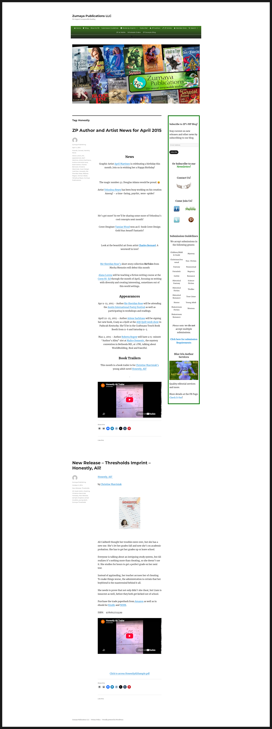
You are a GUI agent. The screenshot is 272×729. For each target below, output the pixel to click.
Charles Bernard (147, 245)
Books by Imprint (129, 28)
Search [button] (193, 28)
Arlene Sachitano (136, 318)
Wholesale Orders (134, 32)
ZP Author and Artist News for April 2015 (117, 130)
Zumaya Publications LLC (91, 16)
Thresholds (85, 488)
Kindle (111, 605)
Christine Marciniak (111, 484)
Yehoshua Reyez (112, 189)
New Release (76, 488)
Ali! (83, 156)
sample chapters (78, 498)
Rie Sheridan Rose (133, 303)
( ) (137, 36)
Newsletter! (184, 166)
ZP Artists (168, 28)
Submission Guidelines (109, 28)
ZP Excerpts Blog (149, 32)
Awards (74, 150)
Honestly (82, 171)
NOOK (123, 605)
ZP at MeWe (120, 32)
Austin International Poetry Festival (126, 307)
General (80, 150)
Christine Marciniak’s (147, 365)
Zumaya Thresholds (79, 502)
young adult (83, 500)
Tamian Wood (122, 227)
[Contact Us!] (184, 186)
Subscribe (174, 152)
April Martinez (122, 163)
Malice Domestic (135, 340)
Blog (87, 28)
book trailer (79, 491)
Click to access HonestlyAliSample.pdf (130, 673)
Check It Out (175, 397)
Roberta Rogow (129, 337)
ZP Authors (156, 28)
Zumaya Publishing (79, 144)
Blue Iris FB (95, 28)
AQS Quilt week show (147, 322)
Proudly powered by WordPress (112, 720)
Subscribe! (144, 28)
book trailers (76, 164)
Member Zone (181, 28)
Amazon (138, 601)
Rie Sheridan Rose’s (110, 264)
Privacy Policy (95, 720)
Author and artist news (80, 162)
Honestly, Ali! (139, 369)
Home (78, 28)
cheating (87, 491)
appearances (76, 158)
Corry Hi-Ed (104, 278)
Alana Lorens (105, 275)
